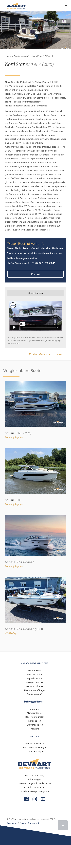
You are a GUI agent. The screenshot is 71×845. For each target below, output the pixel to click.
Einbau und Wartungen (35, 747)
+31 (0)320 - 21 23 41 (35, 787)
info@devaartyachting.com (35, 791)
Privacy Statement (29, 823)
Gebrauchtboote (34, 686)
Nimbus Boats (35, 670)
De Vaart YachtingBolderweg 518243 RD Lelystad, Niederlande (35, 779)
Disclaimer (12, 823)
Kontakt (35, 274)
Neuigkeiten (34, 720)
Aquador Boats (34, 678)
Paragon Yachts (34, 682)
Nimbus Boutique (35, 751)
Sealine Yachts (34, 674)
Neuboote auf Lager (34, 690)
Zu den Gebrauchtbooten (46, 354)
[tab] (35, 293)
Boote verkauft (22, 56)
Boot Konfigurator (34, 717)
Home (8, 56)
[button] (66, 5)
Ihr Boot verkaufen (34, 743)
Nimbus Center (34, 713)
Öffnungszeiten (35, 724)
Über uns (34, 709)
